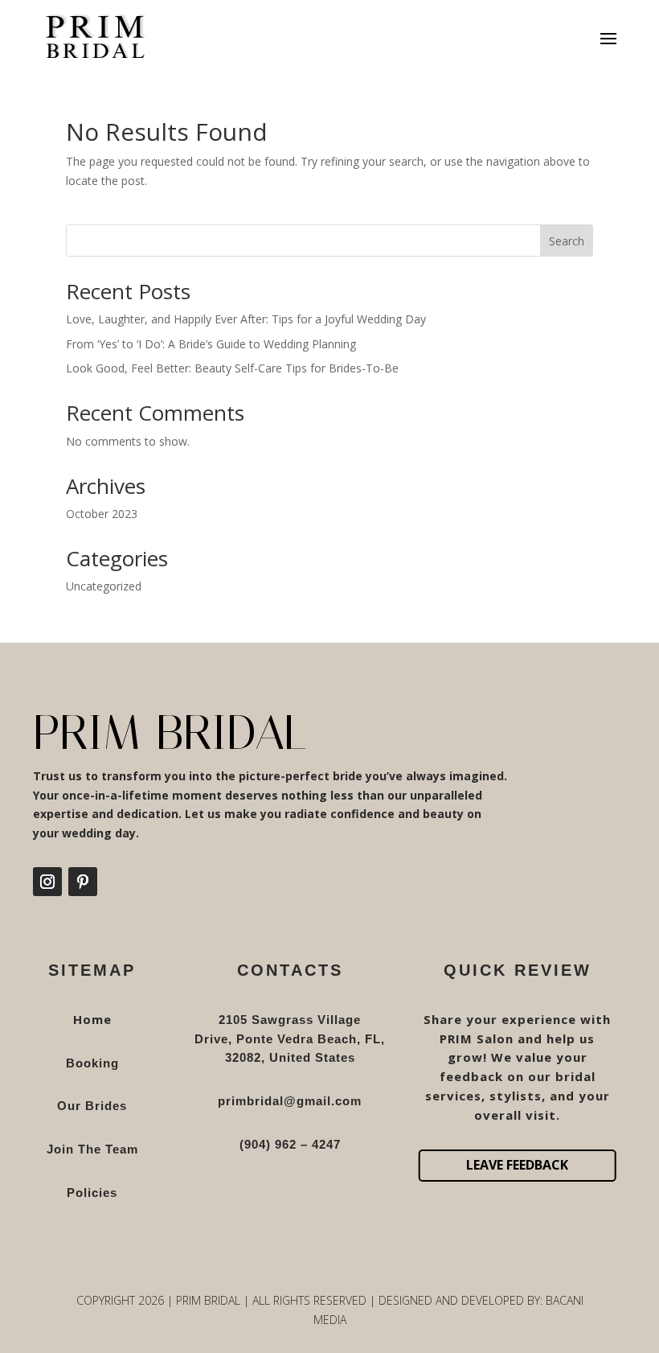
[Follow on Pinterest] (82, 881)
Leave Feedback (517, 1165)
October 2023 (101, 513)
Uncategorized (103, 586)
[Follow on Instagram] (47, 881)
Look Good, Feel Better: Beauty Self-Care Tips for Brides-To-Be (232, 368)
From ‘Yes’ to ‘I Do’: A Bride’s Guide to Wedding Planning (211, 344)
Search (566, 241)
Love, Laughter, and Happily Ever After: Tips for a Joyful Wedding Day (246, 319)
